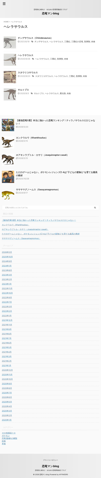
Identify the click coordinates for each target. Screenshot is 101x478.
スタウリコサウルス (28, 72)
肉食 (93, 41)
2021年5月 (7, 347)
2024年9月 (7, 261)
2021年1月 (6, 365)
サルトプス (23, 89)
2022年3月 (7, 306)
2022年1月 (7, 315)
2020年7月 (7, 392)
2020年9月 (7, 383)
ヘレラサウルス (56, 41)
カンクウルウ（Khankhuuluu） (32, 137)
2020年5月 (7, 402)
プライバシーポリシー (50, 460)
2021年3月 (7, 356)
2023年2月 (7, 279)
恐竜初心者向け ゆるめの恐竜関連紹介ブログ (50, 470)
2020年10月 (7, 379)
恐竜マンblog (50, 13)
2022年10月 (7, 293)
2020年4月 (7, 406)
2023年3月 (7, 275)
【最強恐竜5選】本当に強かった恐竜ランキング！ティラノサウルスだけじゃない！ (39, 220)
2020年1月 (7, 420)
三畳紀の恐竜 (77, 41)
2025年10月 (7, 256)
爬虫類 (63, 93)
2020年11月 (7, 374)
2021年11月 (7, 324)
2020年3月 (7, 411)
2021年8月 (7, 334)
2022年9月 (7, 297)
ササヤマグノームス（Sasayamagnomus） (38, 189)
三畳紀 (67, 41)
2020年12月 (7, 370)
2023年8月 (7, 270)
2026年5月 (7, 252)
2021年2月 (7, 361)
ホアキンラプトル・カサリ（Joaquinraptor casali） (42, 155)
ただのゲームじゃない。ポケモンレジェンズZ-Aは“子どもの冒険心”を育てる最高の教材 (41, 234)
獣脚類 (87, 41)
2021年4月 (7, 352)
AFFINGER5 (63, 474)
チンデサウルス (41, 41)
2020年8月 (7, 388)
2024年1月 (7, 266)
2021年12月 (7, 320)
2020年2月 (7, 415)
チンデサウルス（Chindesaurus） (35, 38)
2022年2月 (7, 311)
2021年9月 (7, 329)
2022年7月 (7, 302)
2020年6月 (7, 397)
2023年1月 (7, 284)
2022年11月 (7, 288)
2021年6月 (7, 343)
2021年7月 (6, 338)
